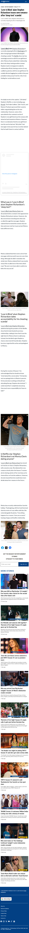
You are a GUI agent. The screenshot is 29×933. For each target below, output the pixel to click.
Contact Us (3, 918)
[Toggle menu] (26, 1)
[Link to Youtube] (9, 921)
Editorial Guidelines (5, 908)
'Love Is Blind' (5, 48)
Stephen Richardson (18, 48)
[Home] (5, 1)
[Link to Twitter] (6, 921)
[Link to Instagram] (4, 921)
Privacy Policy (4, 911)
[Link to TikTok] (11, 921)
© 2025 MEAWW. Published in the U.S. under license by (12, 890)
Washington (21, 51)
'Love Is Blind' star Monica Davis (10, 463)
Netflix (16, 56)
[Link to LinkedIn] (14, 921)
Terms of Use (3, 915)
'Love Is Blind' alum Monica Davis (11, 211)
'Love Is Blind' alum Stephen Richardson (13, 326)
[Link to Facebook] (1, 921)
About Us (3, 906)
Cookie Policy (3, 913)
